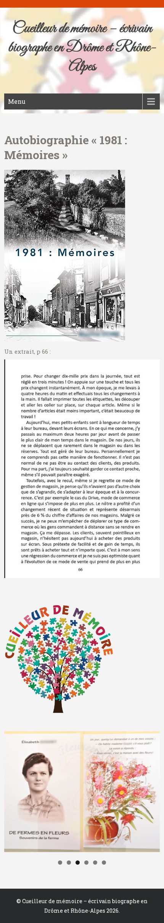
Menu (17, 101)
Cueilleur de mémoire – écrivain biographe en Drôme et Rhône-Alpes (82, 47)
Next (150, 790)
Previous (13, 790)
